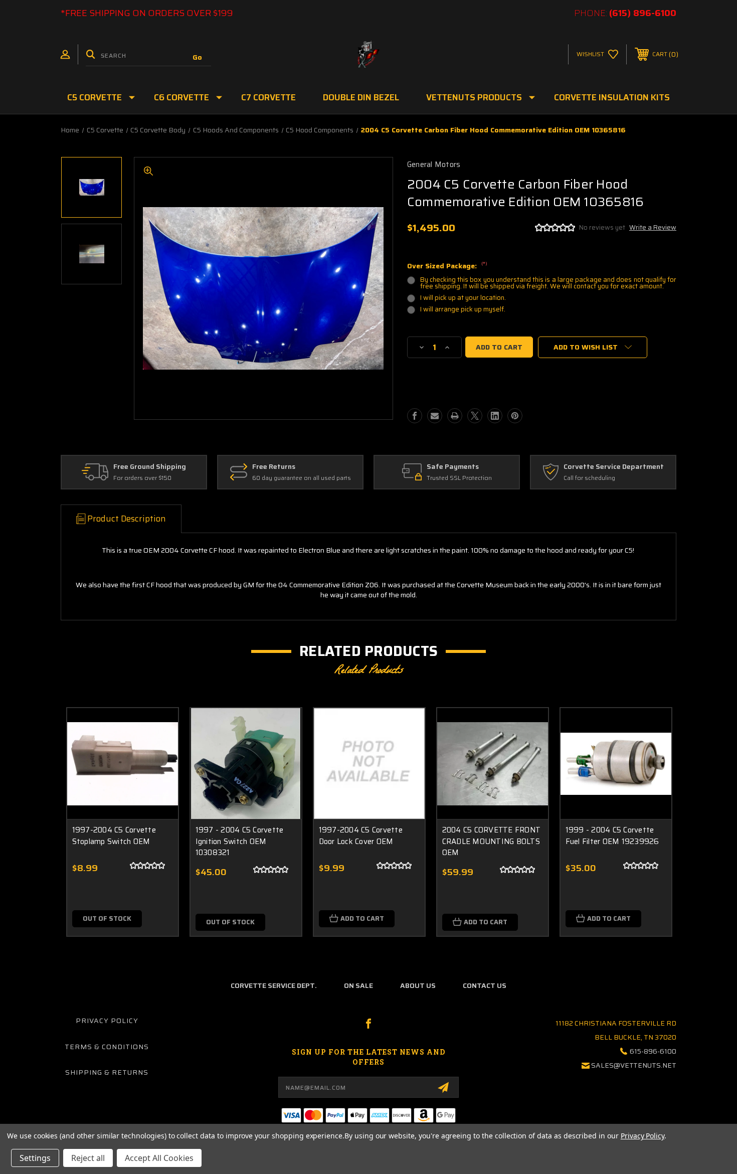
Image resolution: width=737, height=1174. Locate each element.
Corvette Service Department (614, 467)
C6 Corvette (181, 97)
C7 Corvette (268, 97)
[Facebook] (414, 415)
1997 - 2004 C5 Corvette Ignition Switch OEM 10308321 (240, 841)
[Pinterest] (514, 415)
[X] (474, 415)
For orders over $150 (142, 478)
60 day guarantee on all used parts (301, 478)
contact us (484, 985)
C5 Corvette (94, 97)
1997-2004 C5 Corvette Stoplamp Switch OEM (114, 835)
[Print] (454, 415)
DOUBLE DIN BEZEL (361, 97)
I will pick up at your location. (463, 297)
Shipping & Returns (106, 1072)
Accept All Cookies (159, 1157)
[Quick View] (158, 728)
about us (418, 985)
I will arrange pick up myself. (462, 309)
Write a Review (652, 227)
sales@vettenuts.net (633, 1065)
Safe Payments (453, 467)
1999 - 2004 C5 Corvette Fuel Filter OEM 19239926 (612, 835)
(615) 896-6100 (642, 13)
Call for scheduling (589, 478)
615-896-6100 (653, 1051)
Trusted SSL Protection (459, 478)
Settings (35, 1157)
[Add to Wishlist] (158, 754)
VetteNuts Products (474, 97)
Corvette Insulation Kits (612, 97)
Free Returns (273, 467)
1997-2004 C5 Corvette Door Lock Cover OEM (361, 835)
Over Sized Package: (447, 266)
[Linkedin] (494, 415)
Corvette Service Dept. (274, 985)
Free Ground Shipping (149, 467)
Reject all (88, 1157)
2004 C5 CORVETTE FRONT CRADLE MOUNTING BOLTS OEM (491, 841)
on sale (358, 985)
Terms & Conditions (107, 1046)
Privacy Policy (107, 1020)
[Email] (434, 415)
